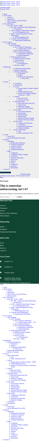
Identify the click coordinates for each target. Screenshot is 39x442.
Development (18, 85)
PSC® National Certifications (23, 47)
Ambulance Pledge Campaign (19, 154)
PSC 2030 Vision (9, 24)
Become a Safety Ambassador (8, 213)
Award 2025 (10, 136)
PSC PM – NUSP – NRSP (15, 25)
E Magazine (14, 153)
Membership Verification (18, 143)
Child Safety (21, 125)
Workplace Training (23, 106)
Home (5, 14)
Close (1, 284)
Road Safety (18, 110)
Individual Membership (21, 72)
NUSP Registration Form (22, 32)
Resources (14, 166)
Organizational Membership (22, 40)
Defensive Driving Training (26, 120)
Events (13, 163)
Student (20, 75)
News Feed (14, 159)
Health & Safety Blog (17, 158)
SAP (19, 131)
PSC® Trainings (15, 45)
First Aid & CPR (23, 98)
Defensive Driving (23, 100)
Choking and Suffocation (25, 123)
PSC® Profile (8, 15)
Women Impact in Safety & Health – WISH (23, 362)
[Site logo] (10, 1)
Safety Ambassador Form (25, 133)
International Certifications (25, 53)
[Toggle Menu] (0, 11)
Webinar (13, 161)
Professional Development (25, 77)
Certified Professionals (17, 149)
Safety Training (11, 44)
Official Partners (12, 22)
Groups (17, 87)
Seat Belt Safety (22, 115)
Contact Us (7, 169)
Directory (6, 139)
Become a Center (19, 62)
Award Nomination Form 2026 (16, 138)
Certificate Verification (17, 144)
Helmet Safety (22, 116)
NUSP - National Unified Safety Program (23, 30)
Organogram (11, 19)
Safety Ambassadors (20, 129)
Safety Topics (22, 105)
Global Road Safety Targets (26, 118)
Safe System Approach (24, 111)
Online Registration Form (18, 57)
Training (17, 96)
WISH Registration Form (25, 91)
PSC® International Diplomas (23, 52)
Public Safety (18, 121)
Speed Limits (22, 113)
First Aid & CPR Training (25, 108)
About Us (10, 17)
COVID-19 (14, 156)
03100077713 (9, 261)
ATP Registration (23, 63)
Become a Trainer (20, 65)
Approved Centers (16, 146)
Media (9, 151)
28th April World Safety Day (26, 103)
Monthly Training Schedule (22, 58)
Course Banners (19, 60)
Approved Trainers (16, 148)
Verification (10, 141)
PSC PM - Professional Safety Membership (23, 27)
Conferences (14, 164)
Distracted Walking (23, 128)
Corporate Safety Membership (19, 39)
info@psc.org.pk (9, 272)
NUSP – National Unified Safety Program (23, 304)
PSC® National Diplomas (22, 50)
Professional (18, 29)
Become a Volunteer (20, 70)
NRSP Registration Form (22, 37)
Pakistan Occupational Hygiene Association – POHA (27, 94)
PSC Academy (8, 42)
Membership (7, 67)
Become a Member (5, 172)
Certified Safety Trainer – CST (27, 48)
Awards (6, 134)
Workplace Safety (20, 101)
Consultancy (18, 83)
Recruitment (14, 167)
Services (6, 82)
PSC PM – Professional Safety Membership (23, 301)
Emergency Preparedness (25, 126)
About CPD (25, 78)
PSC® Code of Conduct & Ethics (17, 20)
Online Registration (23, 55)
